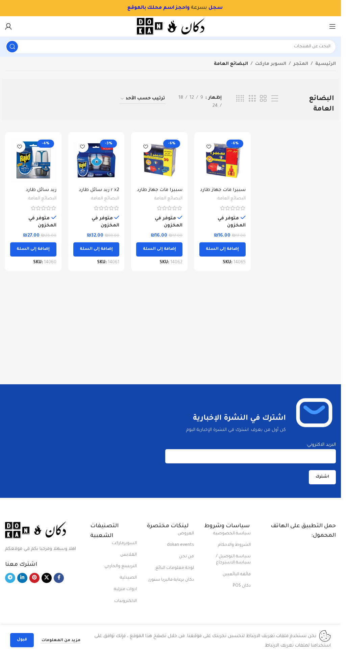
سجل (210, 8)
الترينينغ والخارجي (120, 566)
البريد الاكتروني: (321, 444)
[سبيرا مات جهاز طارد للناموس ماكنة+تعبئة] (222, 160)
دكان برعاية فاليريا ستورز (171, 580)
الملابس (128, 555)
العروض (186, 533)
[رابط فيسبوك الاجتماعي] (59, 578)
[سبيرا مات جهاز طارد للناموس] (159, 160)
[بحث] (12, 46)
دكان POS (242, 586)
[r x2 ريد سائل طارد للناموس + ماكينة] (96, 160)
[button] (222, 249)
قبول (22, 640)
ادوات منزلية (125, 589)
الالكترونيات (125, 601)
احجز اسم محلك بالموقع (152, 8)
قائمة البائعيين (237, 574)
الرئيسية (325, 64)
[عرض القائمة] (274, 99)
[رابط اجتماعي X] (47, 578)
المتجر (300, 64)
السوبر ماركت (270, 64)
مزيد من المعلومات (60, 640)
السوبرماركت (124, 543)
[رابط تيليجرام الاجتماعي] (10, 578)
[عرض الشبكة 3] (252, 99)
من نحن (186, 556)
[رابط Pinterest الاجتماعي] (34, 578)
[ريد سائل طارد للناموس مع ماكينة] (33, 160)
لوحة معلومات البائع (174, 568)
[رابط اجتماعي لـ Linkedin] (22, 578)
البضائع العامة (232, 198)
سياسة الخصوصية (232, 533)
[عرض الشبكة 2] (263, 99)
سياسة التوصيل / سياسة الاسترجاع (233, 559)
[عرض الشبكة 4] (240, 99)
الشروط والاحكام (234, 545)
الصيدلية (128, 578)
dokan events (180, 545)
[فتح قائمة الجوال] (332, 26)
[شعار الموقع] (171, 26)
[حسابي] (8, 26)
